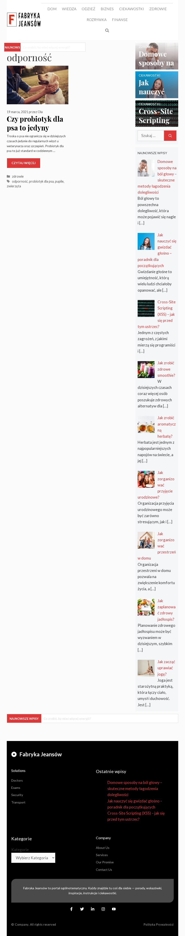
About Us (102, 848)
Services (102, 855)
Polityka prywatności (159, 924)
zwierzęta (14, 186)
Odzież (88, 9)
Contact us (104, 869)
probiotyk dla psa (41, 181)
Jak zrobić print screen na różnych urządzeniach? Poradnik (71, 47)
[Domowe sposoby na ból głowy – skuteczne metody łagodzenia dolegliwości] (156, 66)
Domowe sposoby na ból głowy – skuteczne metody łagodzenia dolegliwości (134, 788)
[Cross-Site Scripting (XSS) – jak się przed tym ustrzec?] (156, 123)
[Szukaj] (170, 135)
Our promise (105, 862)
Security (17, 795)
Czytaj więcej (24, 163)
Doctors (17, 780)
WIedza (69, 9)
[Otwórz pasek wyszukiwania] (107, 30)
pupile (59, 181)
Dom (52, 9)
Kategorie (20, 849)
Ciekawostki (131, 9)
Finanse (120, 19)
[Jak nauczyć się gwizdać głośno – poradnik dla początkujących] (156, 95)
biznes (107, 9)
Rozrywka (96, 19)
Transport (18, 802)
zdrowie (158, 9)
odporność (20, 181)
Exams (15, 788)
